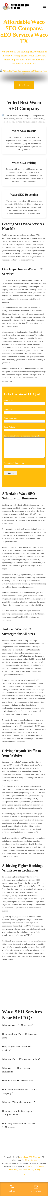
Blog (27, 1160)
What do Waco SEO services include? (21, 1059)
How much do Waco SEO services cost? (19, 1036)
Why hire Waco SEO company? (18, 1102)
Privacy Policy (34, 1169)
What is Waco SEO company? (17, 1080)
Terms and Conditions (34, 1166)
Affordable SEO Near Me (29, 1157)
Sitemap (34, 1160)
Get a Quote (24, 85)
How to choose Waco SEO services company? (20, 1091)
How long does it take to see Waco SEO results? (19, 1125)
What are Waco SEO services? (17, 1025)
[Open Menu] (44, 6)
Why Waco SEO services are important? (16, 1070)
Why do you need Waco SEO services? (17, 1048)
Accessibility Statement (17, 1169)
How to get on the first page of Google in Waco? (17, 1113)
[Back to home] (15, 6)
